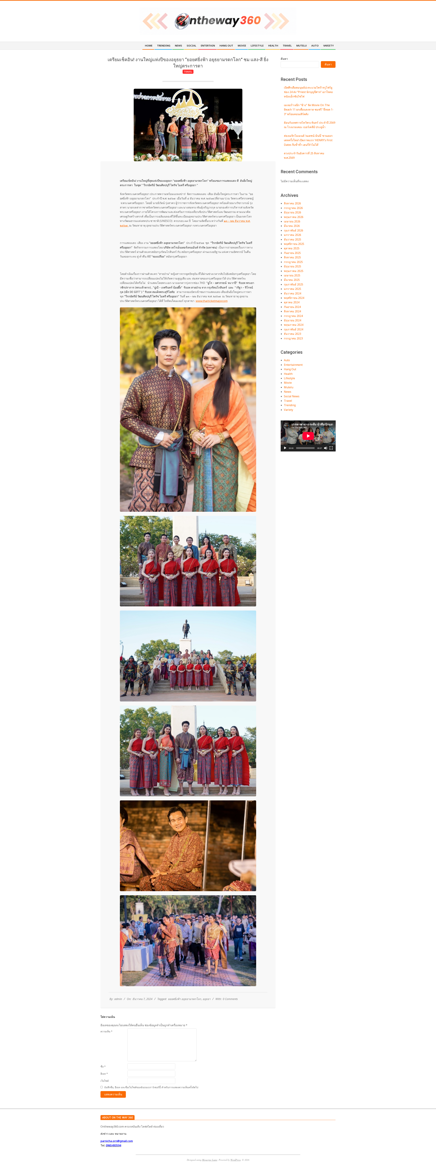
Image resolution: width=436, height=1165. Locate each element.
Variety (288, 410)
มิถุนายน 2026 (292, 212)
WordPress (235, 1159)
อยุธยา (207, 999)
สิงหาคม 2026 (292, 203)
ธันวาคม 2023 (292, 334)
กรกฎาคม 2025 (293, 262)
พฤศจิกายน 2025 (294, 244)
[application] (308, 435)
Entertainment (293, 365)
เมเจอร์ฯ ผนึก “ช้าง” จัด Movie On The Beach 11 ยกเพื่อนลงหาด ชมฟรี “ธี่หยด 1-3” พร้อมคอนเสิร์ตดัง (308, 109)
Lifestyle (289, 378)
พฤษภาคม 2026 (293, 217)
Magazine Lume (209, 1159)
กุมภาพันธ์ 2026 (293, 230)
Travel (188, 71)
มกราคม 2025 (292, 289)
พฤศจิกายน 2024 (294, 298)
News (287, 392)
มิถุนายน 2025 (292, 266)
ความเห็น (106, 1031)
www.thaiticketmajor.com (212, 301)
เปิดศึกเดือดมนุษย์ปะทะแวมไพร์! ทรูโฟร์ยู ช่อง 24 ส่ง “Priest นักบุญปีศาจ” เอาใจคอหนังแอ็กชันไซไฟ (308, 92)
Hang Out (290, 369)
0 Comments (230, 999)
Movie (288, 383)
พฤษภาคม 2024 (293, 325)
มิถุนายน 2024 (292, 320)
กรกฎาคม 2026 (293, 208)
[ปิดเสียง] (325, 448)
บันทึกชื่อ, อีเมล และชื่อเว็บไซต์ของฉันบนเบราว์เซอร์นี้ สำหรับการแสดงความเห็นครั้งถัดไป (151, 1087)
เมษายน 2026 (292, 221)
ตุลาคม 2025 (291, 248)
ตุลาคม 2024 (291, 302)
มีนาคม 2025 (292, 280)
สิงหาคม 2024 (292, 311)
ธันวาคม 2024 (292, 293)
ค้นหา (284, 59)
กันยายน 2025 (292, 253)
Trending (290, 405)
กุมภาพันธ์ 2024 (293, 329)
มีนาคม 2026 (292, 226)
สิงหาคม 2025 (292, 257)
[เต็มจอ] (331, 448)
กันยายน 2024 (292, 307)
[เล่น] (285, 448)
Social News (291, 396)
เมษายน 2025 (292, 275)
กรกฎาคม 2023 (293, 338)
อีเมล (104, 1073)
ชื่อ (103, 1066)
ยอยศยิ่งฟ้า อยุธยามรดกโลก (184, 999)
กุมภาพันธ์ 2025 (293, 284)
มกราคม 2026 (292, 235)
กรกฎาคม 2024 (293, 316)
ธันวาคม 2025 (292, 239)
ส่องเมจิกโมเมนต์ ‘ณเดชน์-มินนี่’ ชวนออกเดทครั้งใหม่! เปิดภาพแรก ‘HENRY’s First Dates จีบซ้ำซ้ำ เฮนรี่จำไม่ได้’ (308, 140)
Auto (287, 360)
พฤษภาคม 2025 (293, 271)
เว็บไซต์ (104, 1080)
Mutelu (288, 387)
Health (288, 374)
